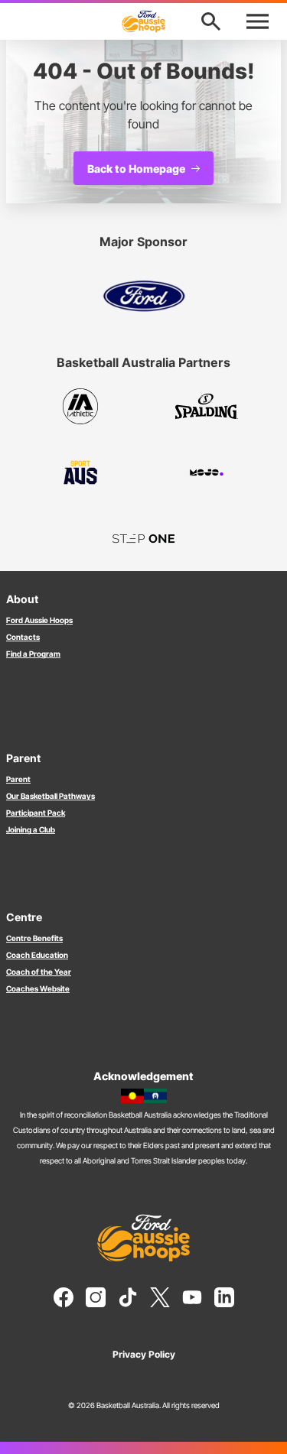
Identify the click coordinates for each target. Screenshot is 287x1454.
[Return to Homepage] (144, 21)
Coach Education (37, 954)
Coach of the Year (38, 971)
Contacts (23, 636)
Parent (18, 779)
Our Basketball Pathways (50, 795)
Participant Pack (35, 812)
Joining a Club (30, 829)
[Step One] (143, 538)
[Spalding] (207, 406)
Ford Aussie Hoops (39, 620)
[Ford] (143, 296)
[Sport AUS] (81, 472)
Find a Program (33, 653)
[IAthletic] (81, 406)
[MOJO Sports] (207, 472)
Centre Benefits (34, 938)
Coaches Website (38, 988)
